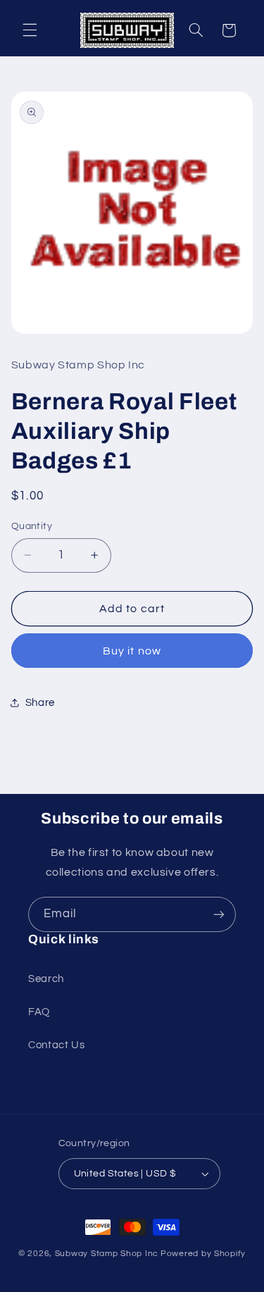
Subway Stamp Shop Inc (106, 1253)
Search (46, 979)
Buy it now (132, 651)
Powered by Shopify (203, 1253)
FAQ (39, 1012)
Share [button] (40, 702)
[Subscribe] (219, 914)
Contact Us (56, 1045)
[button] (29, 30)
